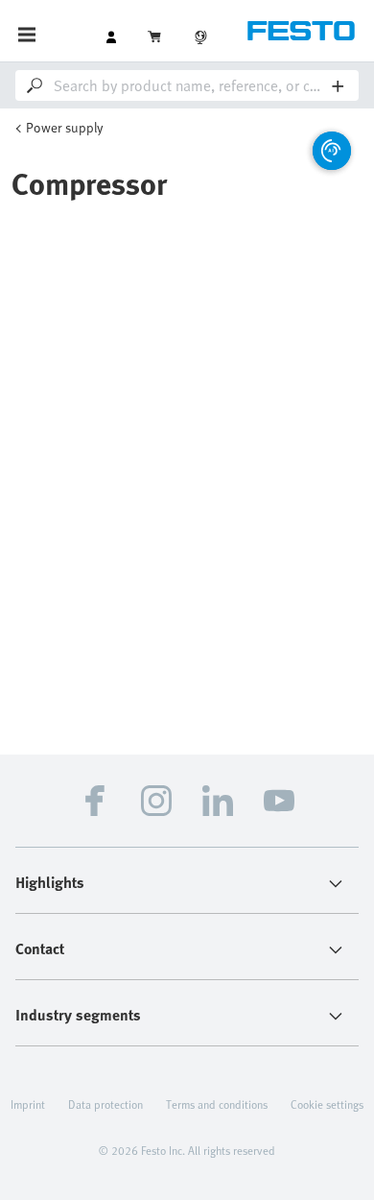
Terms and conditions (217, 1104)
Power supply (65, 127)
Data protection (105, 1104)
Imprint (28, 1104)
